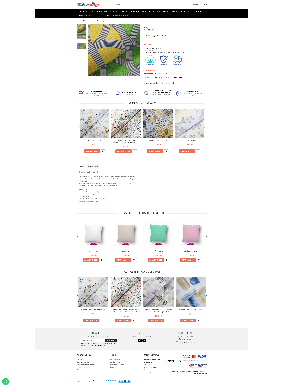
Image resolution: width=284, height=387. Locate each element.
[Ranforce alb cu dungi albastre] (191, 292)
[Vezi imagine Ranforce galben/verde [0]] (81, 28)
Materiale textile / (90, 21)
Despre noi (80, 359)
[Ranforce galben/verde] (114, 50)
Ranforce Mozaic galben (158, 140)
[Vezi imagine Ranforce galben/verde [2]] (81, 46)
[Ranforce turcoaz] (158, 234)
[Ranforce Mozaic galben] (158, 123)
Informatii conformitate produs (89, 202)
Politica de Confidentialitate (101, 345)
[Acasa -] (88, 5)
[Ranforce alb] (93, 234)
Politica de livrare (82, 367)
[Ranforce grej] (126, 234)
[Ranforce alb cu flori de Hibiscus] (94, 123)
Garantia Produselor (117, 365)
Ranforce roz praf (190, 251)
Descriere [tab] (82, 167)
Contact (79, 370)
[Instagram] (144, 340)
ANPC (112, 367)
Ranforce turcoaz (158, 251)
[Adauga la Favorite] (102, 151)
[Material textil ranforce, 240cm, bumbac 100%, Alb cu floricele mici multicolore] (126, 123)
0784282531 (186, 339)
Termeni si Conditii (83, 362)
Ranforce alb (93, 251)
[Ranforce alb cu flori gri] (189, 123)
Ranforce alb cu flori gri (189, 140)
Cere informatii (168, 83)
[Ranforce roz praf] (191, 234)
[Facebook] (140, 340)
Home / (80, 21)
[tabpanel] (114, 50)
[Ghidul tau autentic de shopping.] (111, 381)
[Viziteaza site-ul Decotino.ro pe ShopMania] (124, 381)
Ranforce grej (126, 251)
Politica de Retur (115, 362)
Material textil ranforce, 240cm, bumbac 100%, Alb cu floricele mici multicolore (126, 141)
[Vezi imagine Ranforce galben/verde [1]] (81, 36)
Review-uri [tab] (93, 166)
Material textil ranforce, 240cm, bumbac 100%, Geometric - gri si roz (158, 310)
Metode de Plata (115, 359)
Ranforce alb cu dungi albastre (190, 309)
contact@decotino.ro (186, 342)
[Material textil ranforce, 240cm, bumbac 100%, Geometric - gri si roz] (158, 292)
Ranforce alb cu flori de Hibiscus (95, 140)
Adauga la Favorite (151, 83)
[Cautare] (149, 4)
